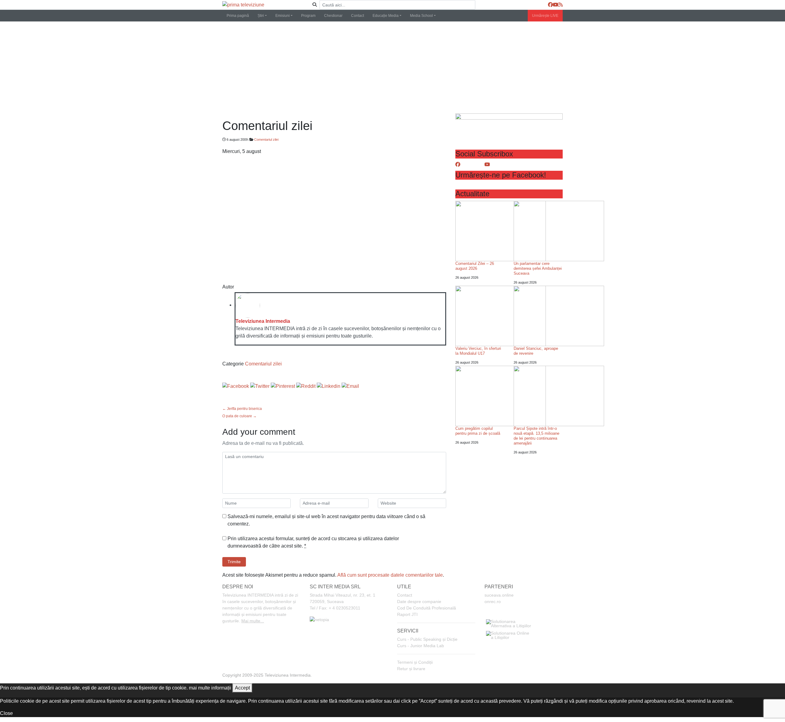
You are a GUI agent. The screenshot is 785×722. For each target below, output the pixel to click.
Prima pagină (238, 15)
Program (308, 15)
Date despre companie (419, 601)
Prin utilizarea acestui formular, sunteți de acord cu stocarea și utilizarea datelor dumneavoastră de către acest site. (313, 542)
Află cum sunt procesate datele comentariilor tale (390, 575)
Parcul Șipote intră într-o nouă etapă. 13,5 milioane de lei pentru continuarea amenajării (536, 435)
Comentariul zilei (266, 139)
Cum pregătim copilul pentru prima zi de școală (477, 431)
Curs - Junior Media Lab (420, 645)
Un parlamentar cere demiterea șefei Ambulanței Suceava (538, 268)
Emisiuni (282, 15)
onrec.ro (492, 601)
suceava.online (499, 595)
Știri (261, 15)
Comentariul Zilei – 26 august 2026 (474, 266)
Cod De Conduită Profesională (426, 607)
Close (6, 713)
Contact (357, 15)
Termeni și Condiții (415, 662)
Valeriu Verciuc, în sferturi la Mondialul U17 (478, 351)
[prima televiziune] (243, 5)
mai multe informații (210, 687)
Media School (421, 15)
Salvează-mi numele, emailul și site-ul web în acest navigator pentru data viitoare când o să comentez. (326, 520)
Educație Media (386, 15)
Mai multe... (252, 620)
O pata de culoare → (239, 416)
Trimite (234, 561)
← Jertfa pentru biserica (242, 409)
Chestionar (333, 15)
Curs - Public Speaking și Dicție (427, 639)
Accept (242, 687)
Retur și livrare (411, 668)
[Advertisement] (392, 67)
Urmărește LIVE (545, 15)
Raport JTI (407, 614)
